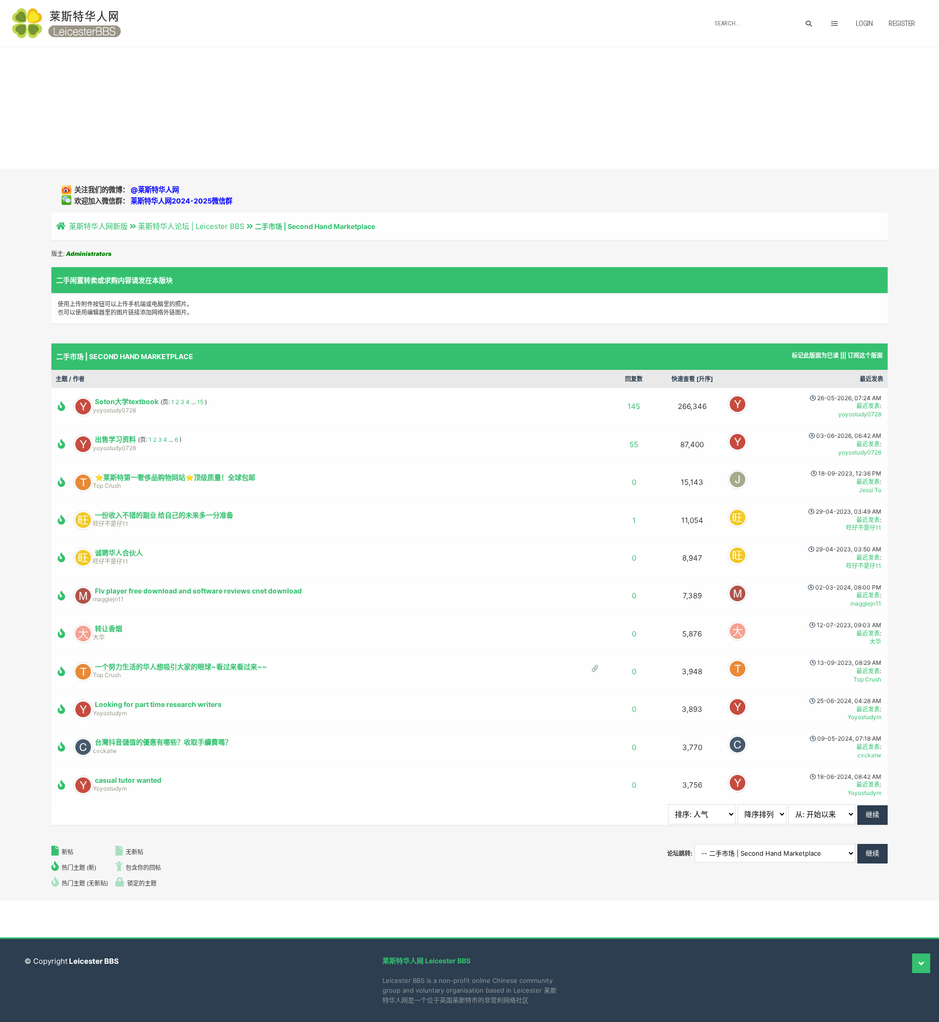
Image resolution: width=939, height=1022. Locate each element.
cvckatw (105, 750)
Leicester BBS (93, 961)
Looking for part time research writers (158, 704)
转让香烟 (108, 628)
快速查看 (683, 379)
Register (902, 23)
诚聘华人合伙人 (119, 552)
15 (200, 402)
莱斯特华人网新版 (98, 226)
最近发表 (871, 379)
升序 (705, 379)
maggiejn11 (108, 599)
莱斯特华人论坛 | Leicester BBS (191, 226)
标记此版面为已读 (815, 355)
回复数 (634, 379)
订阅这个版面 (865, 355)
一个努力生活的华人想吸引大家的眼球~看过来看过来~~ (181, 666)
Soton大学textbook (126, 401)
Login (864, 23)
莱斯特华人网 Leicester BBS (426, 960)
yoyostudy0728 (114, 410)
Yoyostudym (110, 713)
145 (633, 406)
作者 (79, 379)
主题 (61, 379)
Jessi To (870, 490)
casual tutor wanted (128, 780)
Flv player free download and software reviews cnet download (198, 591)
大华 (99, 637)
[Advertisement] (469, 107)
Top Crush (107, 485)
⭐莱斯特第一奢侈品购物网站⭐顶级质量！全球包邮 (175, 477)
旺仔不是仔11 (110, 523)
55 (633, 444)
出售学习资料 (115, 439)
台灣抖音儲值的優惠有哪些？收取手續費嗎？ (163, 742)
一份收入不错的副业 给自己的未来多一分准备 (164, 515)
